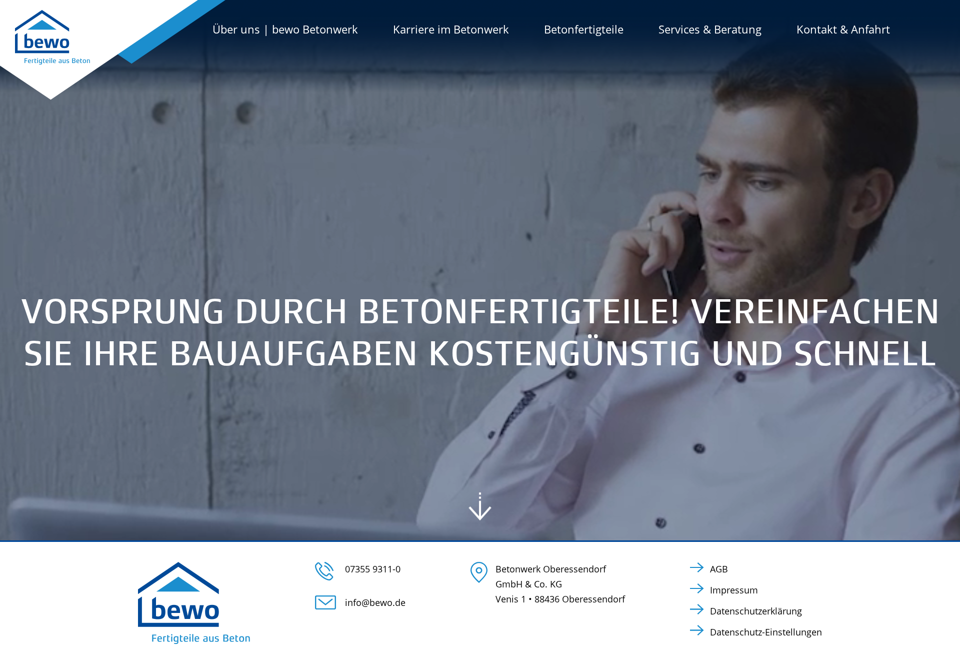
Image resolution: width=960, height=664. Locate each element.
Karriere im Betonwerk (451, 29)
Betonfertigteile (584, 29)
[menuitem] (302, 29)
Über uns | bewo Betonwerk (285, 29)
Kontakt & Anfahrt (843, 29)
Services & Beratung (710, 29)
